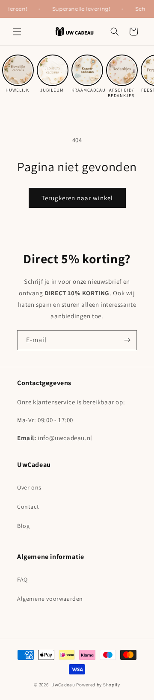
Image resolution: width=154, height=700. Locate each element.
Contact (28, 506)
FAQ (22, 579)
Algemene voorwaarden (50, 598)
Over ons (29, 487)
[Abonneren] (127, 340)
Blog (23, 526)
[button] (17, 31)
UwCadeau (63, 685)
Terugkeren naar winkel (77, 198)
